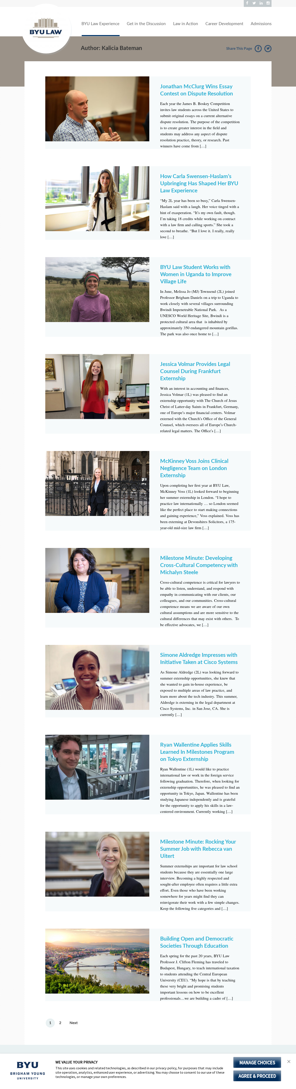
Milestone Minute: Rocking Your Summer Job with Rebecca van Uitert (198, 849)
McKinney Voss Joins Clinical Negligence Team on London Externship (194, 468)
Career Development (224, 24)
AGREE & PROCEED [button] (257, 1076)
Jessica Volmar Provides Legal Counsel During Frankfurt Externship (195, 371)
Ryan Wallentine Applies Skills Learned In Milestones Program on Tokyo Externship (197, 752)
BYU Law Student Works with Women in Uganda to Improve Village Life (195, 274)
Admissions (261, 24)
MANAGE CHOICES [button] (257, 1062)
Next (74, 1023)
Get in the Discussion (146, 24)
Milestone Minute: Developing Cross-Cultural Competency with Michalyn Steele (199, 565)
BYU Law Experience (100, 24)
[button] (289, 1061)
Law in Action (185, 24)
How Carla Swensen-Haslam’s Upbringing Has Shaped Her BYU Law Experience (199, 183)
